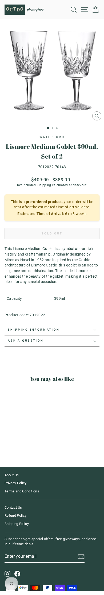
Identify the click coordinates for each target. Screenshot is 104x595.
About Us (12, 475)
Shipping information (33, 329)
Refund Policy (16, 515)
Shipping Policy (17, 524)
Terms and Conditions (22, 491)
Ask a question (25, 340)
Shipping (44, 185)
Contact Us (13, 507)
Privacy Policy (16, 483)
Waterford (52, 137)
